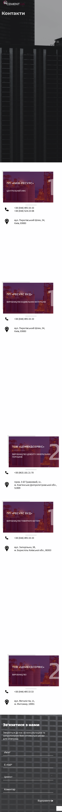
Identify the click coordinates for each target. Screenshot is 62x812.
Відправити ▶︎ (45, 800)
